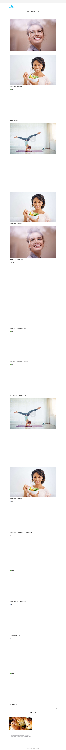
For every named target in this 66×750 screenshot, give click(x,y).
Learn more (20, 738)
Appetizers (20, 733)
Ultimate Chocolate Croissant (20, 732)
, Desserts (22, 733)
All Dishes (32, 715)
